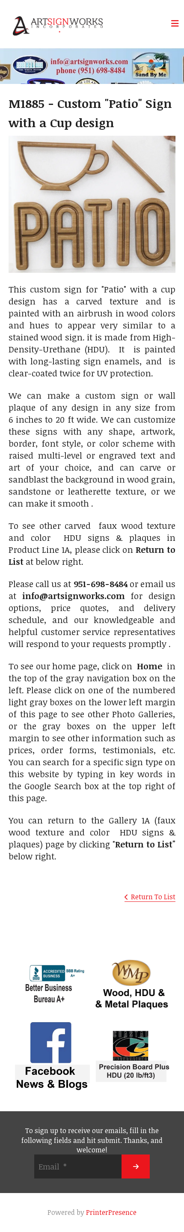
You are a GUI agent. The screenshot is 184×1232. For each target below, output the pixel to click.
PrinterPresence (111, 1212)
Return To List (153, 896)
